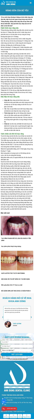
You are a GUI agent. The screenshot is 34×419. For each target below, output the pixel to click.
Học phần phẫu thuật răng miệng (11, 246)
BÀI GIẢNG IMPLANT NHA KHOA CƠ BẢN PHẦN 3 (16, 291)
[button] (30, 3)
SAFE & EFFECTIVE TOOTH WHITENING (13, 273)
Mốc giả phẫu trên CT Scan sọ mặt (11, 285)
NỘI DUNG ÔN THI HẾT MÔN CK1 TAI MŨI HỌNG (15, 279)
